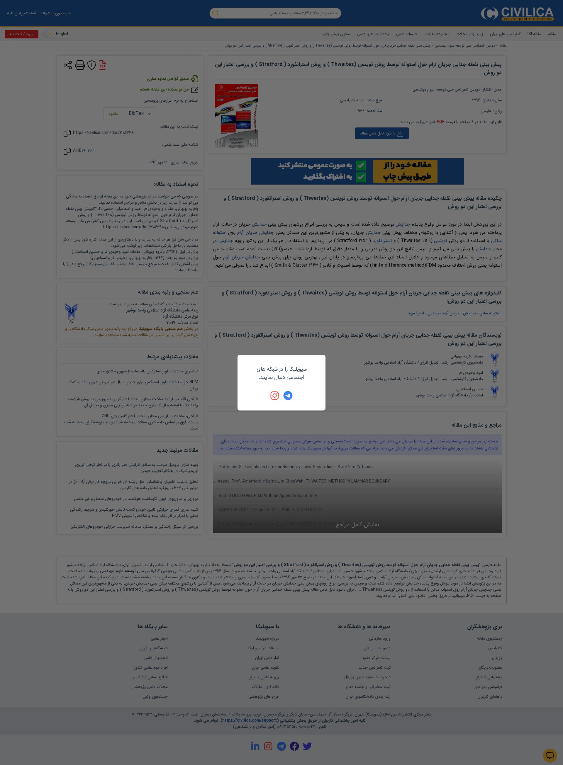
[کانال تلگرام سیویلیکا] (288, 395)
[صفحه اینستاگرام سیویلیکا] (275, 395)
